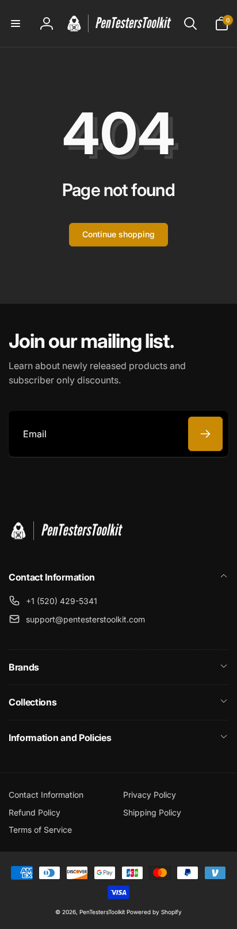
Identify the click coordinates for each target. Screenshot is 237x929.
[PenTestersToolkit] (66, 546)
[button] (15, 23)
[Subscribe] (205, 434)
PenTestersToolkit (102, 911)
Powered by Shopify (154, 911)
